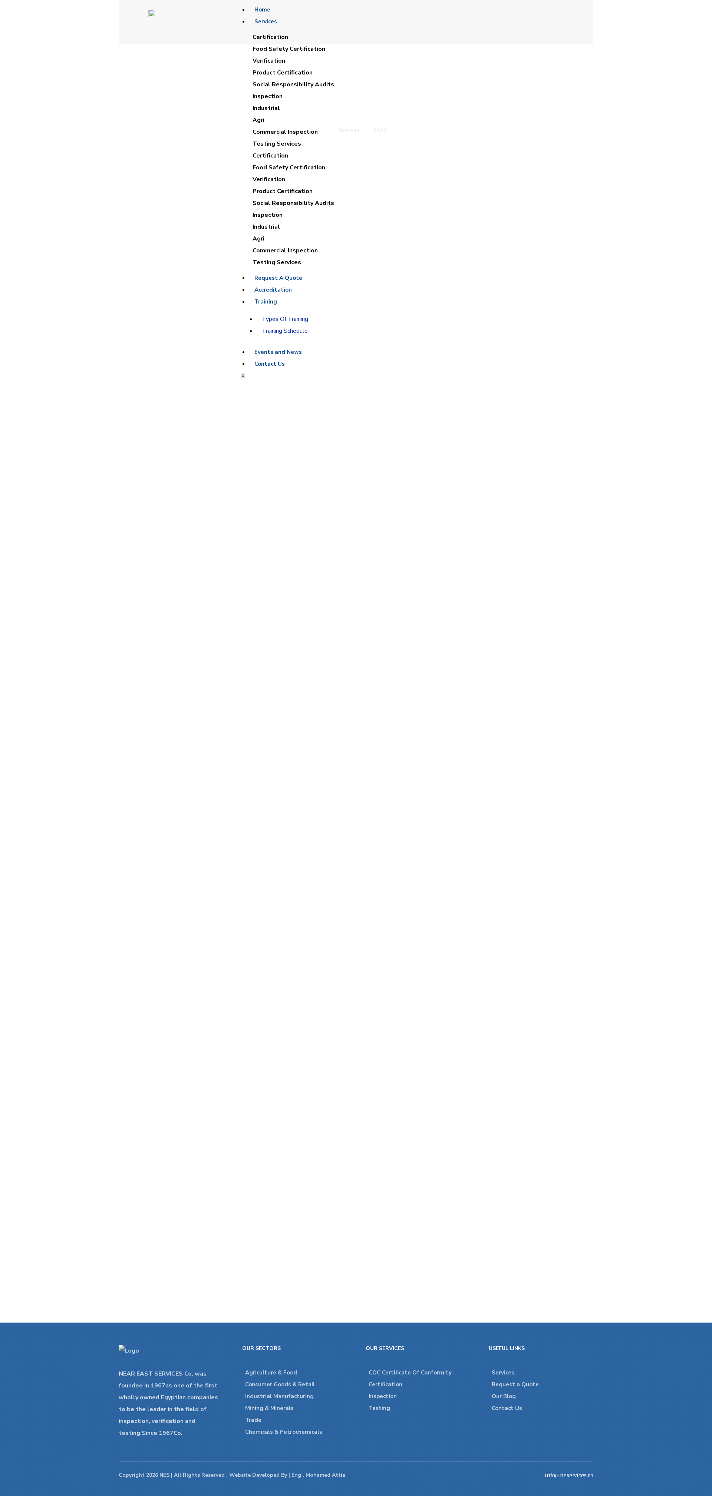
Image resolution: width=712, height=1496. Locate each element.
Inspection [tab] (268, 96)
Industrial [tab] (266, 108)
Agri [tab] (258, 120)
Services (265, 21)
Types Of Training (285, 319)
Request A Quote (278, 278)
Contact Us (269, 364)
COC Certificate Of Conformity (410, 1372)
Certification (385, 1384)
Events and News (278, 352)
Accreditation (273, 289)
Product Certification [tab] (283, 73)
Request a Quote (515, 1384)
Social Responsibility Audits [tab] (293, 84)
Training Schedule (285, 331)
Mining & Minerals (269, 1408)
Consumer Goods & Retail (280, 1384)
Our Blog (504, 1396)
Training (265, 301)
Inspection (383, 1396)
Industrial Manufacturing (279, 1396)
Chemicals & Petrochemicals (283, 1432)
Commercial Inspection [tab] (285, 132)
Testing (379, 1408)
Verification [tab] (269, 61)
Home (262, 9)
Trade (253, 1420)
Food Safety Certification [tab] (289, 49)
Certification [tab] (270, 37)
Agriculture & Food (271, 1372)
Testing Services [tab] (277, 144)
